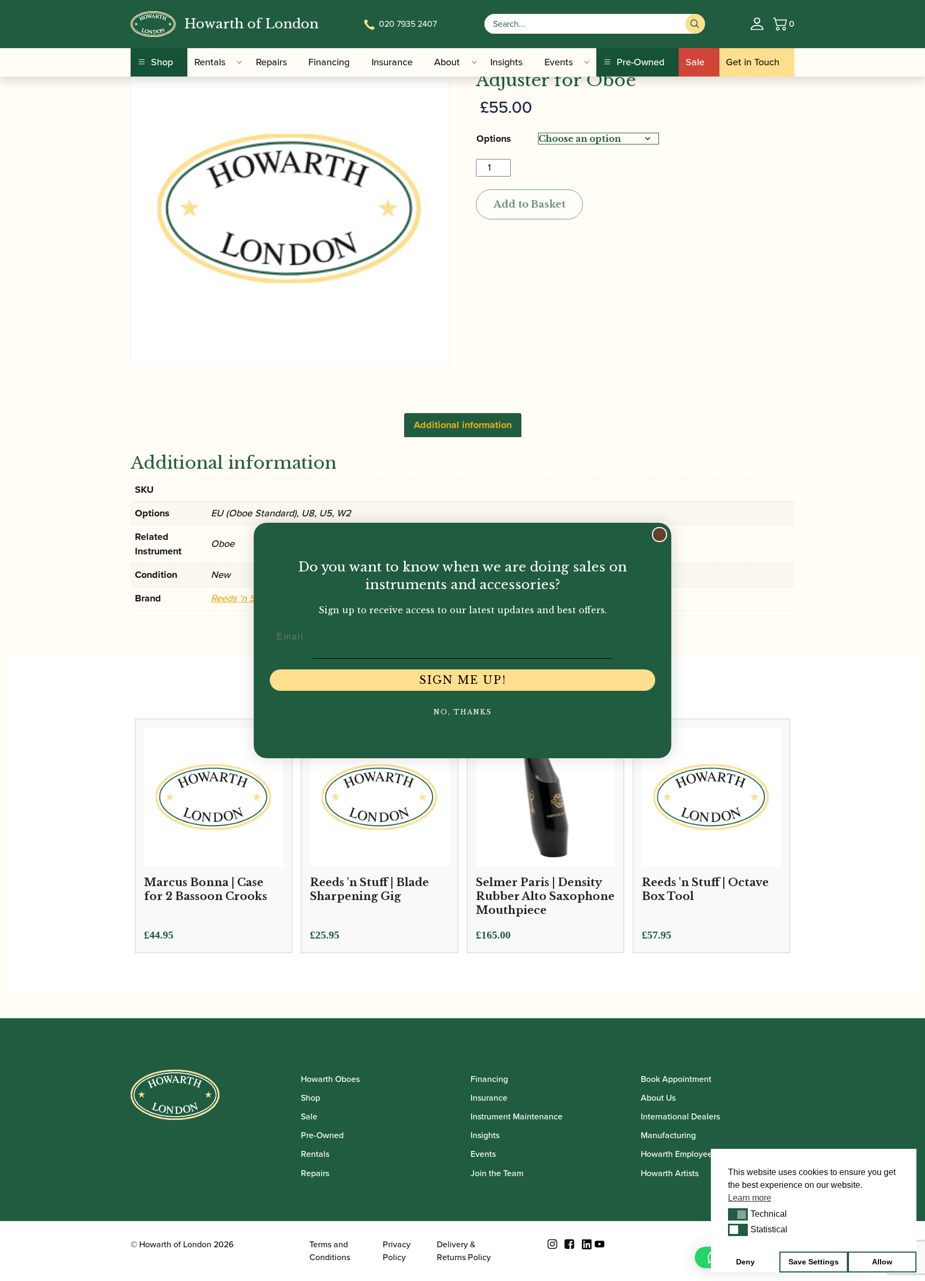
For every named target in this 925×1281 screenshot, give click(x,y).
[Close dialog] (659, 534)
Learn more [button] (749, 1197)
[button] (738, 1214)
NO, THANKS (463, 712)
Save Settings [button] (813, 1261)
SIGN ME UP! (462, 680)
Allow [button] (882, 1261)
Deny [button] (745, 1261)
